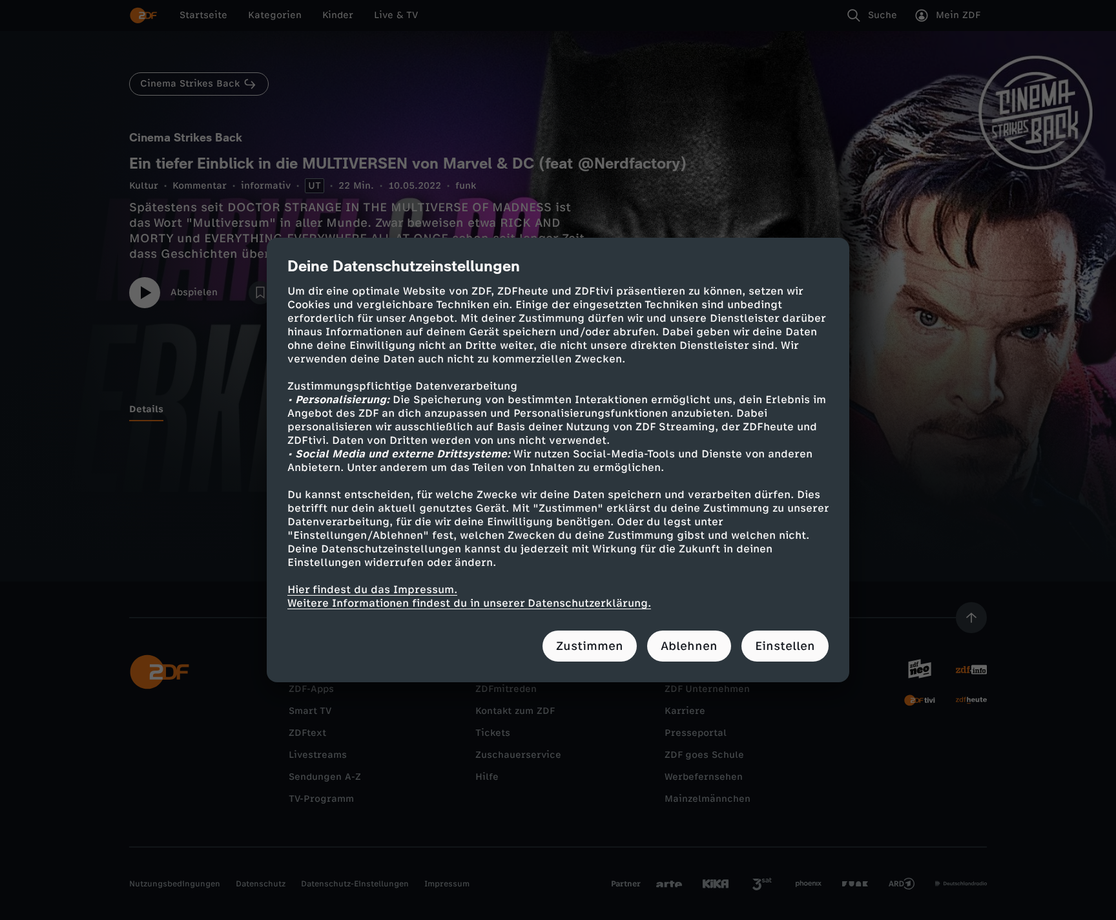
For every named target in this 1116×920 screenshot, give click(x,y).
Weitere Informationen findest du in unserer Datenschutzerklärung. (469, 603)
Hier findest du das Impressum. (372, 589)
